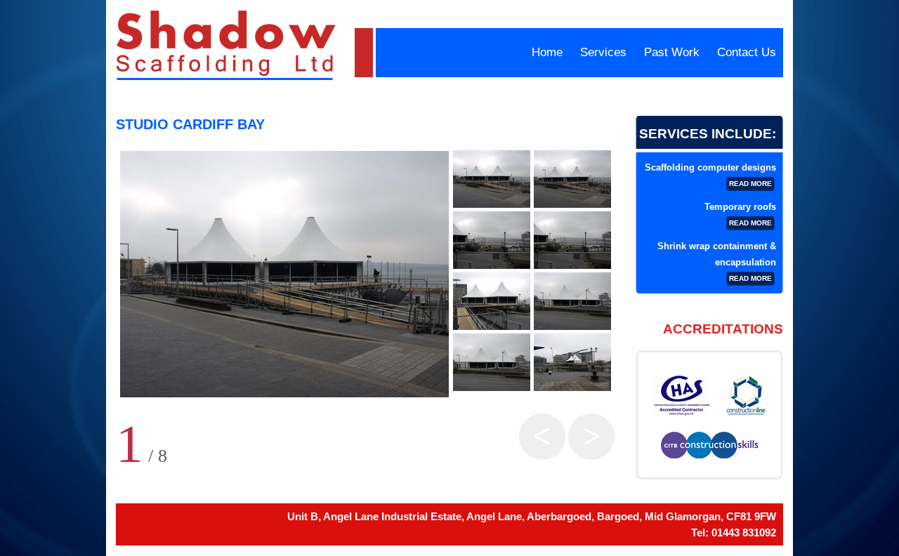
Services (603, 52)
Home (547, 52)
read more (750, 183)
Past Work (672, 52)
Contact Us (746, 52)
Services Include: (707, 133)
